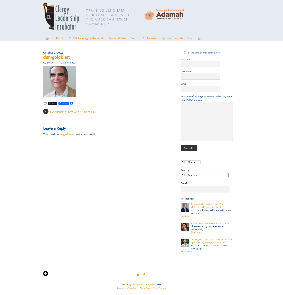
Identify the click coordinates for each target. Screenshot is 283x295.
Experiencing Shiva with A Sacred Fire (70, 112)
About (59, 38)
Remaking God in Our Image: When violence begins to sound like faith (208, 206)
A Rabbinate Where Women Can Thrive (210, 223)
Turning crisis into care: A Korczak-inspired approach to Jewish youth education (211, 241)
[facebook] (144, 274)
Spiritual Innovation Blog (177, 38)
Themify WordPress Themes (153, 288)
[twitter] (138, 274)
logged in (65, 134)
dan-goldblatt (56, 57)
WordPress (133, 288)
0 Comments (68, 62)
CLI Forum (48, 62)
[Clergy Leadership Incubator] (61, 27)
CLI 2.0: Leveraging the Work (86, 38)
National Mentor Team (123, 38)
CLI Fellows (149, 38)
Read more (186, 215)
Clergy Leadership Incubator (139, 284)
